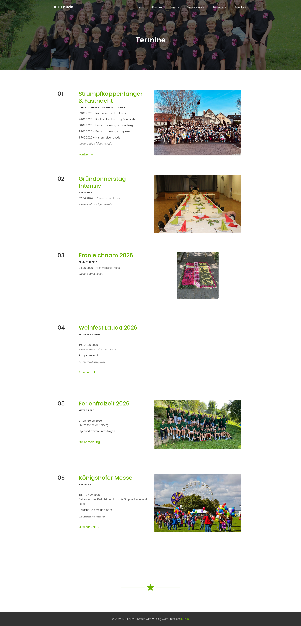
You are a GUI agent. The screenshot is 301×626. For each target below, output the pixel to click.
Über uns (157, 7)
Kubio (185, 619)
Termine (174, 7)
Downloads (241, 7)
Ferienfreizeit (220, 7)
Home (141, 7)
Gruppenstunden (196, 7)
